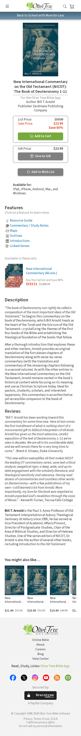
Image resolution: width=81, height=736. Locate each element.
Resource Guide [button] (21, 220)
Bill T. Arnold (46, 102)
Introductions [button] (20, 241)
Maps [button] (13, 230)
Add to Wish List (42, 172)
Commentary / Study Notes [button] (29, 225)
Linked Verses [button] (19, 246)
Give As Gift (42, 156)
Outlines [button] (16, 235)
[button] (64, 7)
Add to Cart (42, 136)
